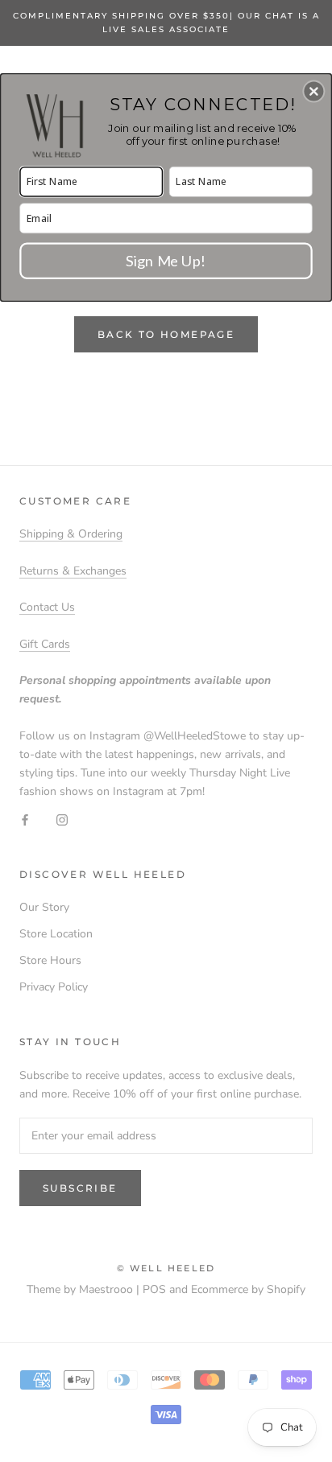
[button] (313, 91)
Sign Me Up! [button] (166, 260)
